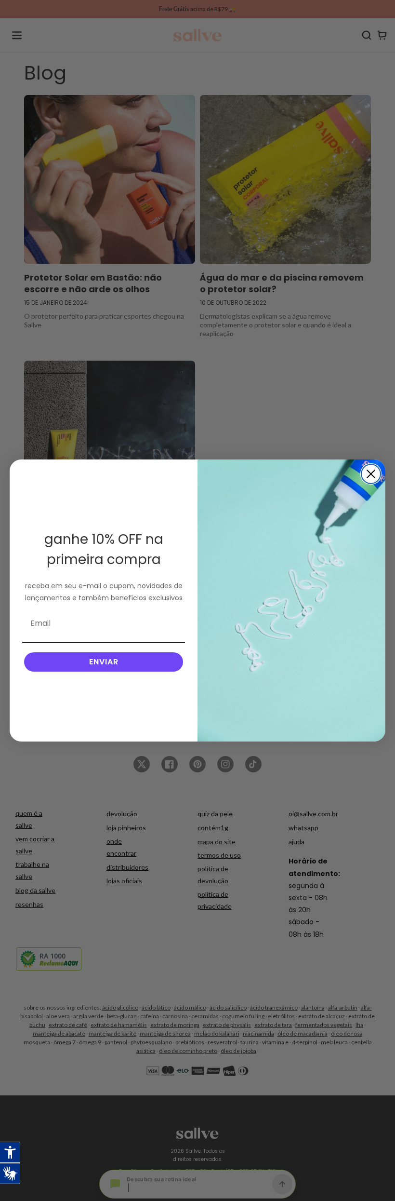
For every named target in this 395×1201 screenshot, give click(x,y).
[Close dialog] (371, 474)
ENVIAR (103, 661)
